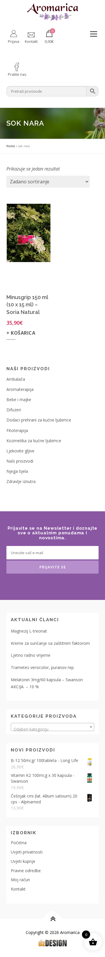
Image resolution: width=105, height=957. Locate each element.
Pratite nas (17, 74)
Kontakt (18, 889)
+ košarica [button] (20, 333)
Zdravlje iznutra (21, 481)
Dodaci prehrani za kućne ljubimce (38, 420)
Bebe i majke (18, 399)
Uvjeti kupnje (23, 861)
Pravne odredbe (26, 870)
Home (10, 146)
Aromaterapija (20, 389)
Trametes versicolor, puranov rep (42, 667)
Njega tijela (17, 471)
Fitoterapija (17, 430)
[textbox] (52, 729)
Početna (19, 842)
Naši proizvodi (19, 461)
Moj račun (20, 879)
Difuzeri (13, 409)
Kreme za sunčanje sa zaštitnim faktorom (50, 643)
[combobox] (52, 727)
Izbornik (93, 34)
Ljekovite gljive (20, 451)
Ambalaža (15, 379)
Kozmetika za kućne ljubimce (33, 440)
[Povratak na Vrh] (52, 919)
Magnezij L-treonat (29, 631)
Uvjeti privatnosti (27, 852)
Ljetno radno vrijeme (30, 655)
